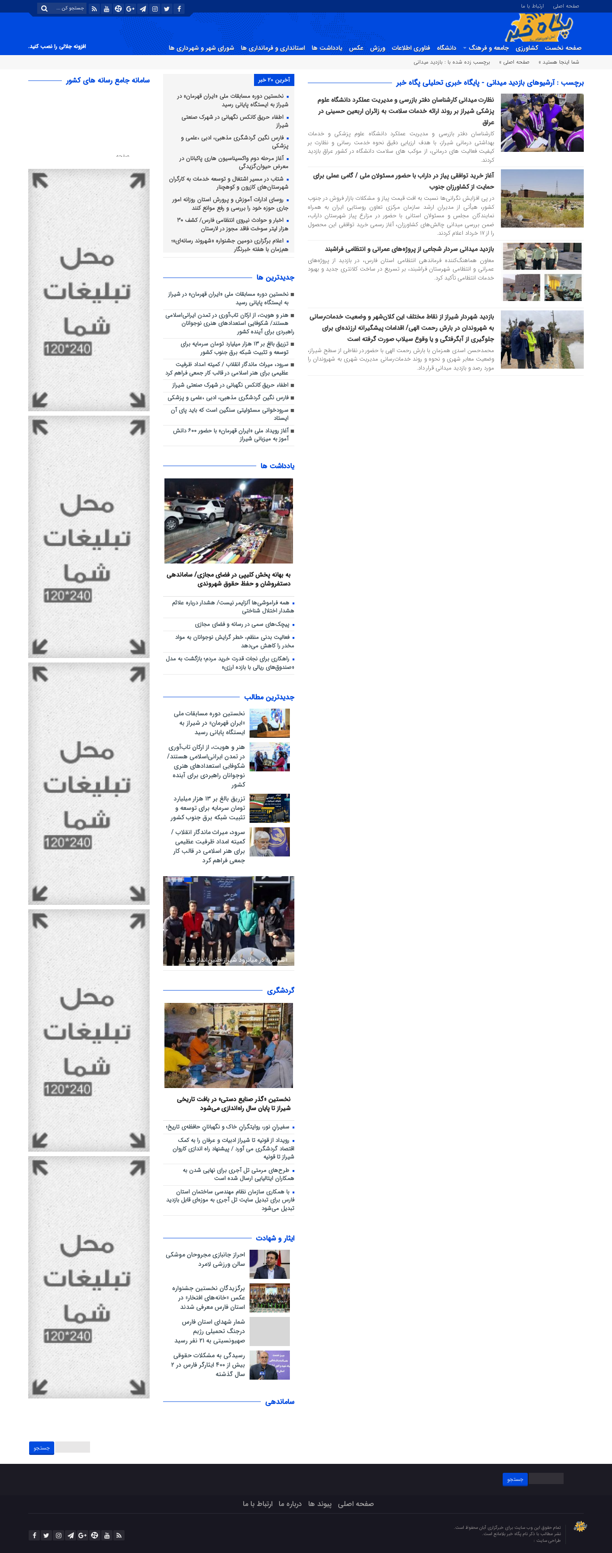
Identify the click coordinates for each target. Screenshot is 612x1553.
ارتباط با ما (532, 5)
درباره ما (290, 1504)
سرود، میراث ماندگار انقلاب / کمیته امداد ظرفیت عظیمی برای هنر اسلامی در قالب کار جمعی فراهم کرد (227, 369)
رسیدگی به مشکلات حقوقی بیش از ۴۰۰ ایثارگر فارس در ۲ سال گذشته (208, 1365)
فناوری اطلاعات (411, 48)
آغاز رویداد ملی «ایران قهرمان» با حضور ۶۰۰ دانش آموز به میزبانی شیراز (231, 435)
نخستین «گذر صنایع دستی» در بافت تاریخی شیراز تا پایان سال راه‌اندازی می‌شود (234, 1103)
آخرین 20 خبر (274, 80)
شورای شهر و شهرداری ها (201, 48)
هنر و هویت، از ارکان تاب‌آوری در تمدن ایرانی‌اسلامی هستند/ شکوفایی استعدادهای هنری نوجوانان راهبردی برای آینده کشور (229, 323)
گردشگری (280, 990)
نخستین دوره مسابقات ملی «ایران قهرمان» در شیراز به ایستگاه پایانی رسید (233, 100)
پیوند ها (320, 1504)
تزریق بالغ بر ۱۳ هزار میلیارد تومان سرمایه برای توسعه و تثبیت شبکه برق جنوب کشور (235, 348)
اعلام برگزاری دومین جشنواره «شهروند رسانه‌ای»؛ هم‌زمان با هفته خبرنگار (230, 245)
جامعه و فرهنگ (489, 48)
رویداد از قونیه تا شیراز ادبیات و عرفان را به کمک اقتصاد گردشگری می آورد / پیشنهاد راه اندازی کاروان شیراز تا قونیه (233, 1149)
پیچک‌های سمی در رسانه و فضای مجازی (243, 624)
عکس (356, 48)
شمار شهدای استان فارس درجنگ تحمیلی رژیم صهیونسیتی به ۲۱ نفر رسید (209, 1331)
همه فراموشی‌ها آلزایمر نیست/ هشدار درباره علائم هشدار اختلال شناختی (233, 607)
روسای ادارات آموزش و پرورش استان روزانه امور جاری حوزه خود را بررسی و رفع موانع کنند (230, 204)
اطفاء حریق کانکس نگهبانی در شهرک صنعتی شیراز (235, 121)
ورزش (377, 48)
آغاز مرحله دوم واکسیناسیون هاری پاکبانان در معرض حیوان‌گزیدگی (234, 163)
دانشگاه (447, 48)
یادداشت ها (327, 48)
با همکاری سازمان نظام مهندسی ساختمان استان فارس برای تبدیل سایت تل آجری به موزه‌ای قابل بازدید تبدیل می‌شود (230, 1200)
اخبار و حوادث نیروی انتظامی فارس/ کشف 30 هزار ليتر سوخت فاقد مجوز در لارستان (233, 224)
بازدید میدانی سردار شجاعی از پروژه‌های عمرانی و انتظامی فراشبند (409, 249)
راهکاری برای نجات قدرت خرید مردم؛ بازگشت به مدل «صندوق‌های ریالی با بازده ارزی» (230, 663)
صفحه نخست (563, 48)
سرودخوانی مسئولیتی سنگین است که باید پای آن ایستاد (230, 414)
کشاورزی (527, 48)
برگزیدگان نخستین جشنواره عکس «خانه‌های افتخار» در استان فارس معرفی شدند (208, 1297)
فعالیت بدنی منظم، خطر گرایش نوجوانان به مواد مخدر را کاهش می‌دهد (234, 641)
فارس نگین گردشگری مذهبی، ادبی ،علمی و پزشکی (235, 142)
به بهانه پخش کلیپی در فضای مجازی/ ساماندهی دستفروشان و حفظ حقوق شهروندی (229, 579)
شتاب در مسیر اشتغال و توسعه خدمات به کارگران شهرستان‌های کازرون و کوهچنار (229, 183)
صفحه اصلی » (514, 62)
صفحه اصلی (566, 5)
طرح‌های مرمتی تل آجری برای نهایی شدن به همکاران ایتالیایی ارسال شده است (238, 1174)
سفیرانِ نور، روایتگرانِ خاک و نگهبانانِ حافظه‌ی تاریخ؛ (228, 1127)
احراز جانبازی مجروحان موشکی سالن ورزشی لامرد (205, 1259)
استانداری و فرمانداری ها (273, 48)
